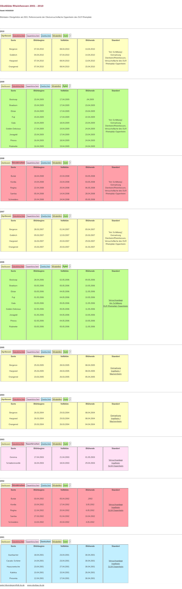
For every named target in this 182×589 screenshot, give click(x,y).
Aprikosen (5, 86)
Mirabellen (57, 36)
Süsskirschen (19, 36)
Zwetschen (46, 36)
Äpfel (66, 36)
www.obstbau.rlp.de (35, 585)
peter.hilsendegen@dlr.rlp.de (12, 585)
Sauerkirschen (33, 36)
